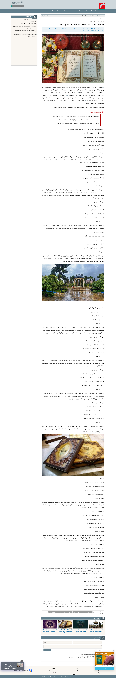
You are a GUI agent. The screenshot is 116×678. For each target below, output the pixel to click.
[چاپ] (45, 16)
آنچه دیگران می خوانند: (95, 112)
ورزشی (75, 11)
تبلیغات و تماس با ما (51, 670)
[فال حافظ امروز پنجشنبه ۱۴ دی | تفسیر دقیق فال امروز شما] (96, 624)
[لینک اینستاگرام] (54, 672)
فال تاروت (83, 612)
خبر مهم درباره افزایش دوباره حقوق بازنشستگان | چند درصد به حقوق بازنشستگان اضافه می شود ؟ (78, 123)
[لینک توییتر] (101, 614)
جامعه (64, 11)
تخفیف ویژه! (104, 668)
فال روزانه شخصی (68, 612)
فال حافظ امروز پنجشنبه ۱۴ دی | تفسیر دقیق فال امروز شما (96, 630)
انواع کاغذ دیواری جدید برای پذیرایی (28, 24)
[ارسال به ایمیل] (42, 16)
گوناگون (52, 11)
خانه (103, 18)
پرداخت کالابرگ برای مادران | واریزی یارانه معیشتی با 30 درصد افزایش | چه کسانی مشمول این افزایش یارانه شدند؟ (74, 117)
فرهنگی (80, 11)
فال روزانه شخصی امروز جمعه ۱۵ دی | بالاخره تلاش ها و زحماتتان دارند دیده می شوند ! (80, 631)
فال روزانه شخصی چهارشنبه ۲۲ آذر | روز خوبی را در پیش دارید (50, 630)
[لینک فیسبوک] (99, 614)
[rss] (18, 4)
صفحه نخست (101, 11)
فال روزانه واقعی (52, 612)
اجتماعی (85, 11)
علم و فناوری (58, 11)
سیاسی (95, 11)
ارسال (47, 650)
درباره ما (53, 668)
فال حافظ (88, 612)
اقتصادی (90, 11)
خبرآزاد (61, 676)
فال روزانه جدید (59, 612)
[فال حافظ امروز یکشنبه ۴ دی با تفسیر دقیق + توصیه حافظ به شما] (65, 624)
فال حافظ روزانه (76, 612)
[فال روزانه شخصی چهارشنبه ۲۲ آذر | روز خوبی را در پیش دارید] (50, 624)
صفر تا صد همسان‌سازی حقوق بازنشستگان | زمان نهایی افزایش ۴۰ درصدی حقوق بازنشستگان (79, 120)
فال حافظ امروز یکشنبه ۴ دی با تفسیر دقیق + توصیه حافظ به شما (65, 631)
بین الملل (69, 11)
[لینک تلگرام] (103, 614)
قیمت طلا (99, 18)
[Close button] (113, 650)
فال (91, 612)
